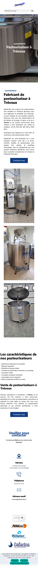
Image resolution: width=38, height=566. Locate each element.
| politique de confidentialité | (19, 563)
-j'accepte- (15, 560)
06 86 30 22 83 (19, 483)
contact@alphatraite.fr (19, 499)
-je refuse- (24, 560)
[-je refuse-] (36, 559)
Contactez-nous (19, 160)
